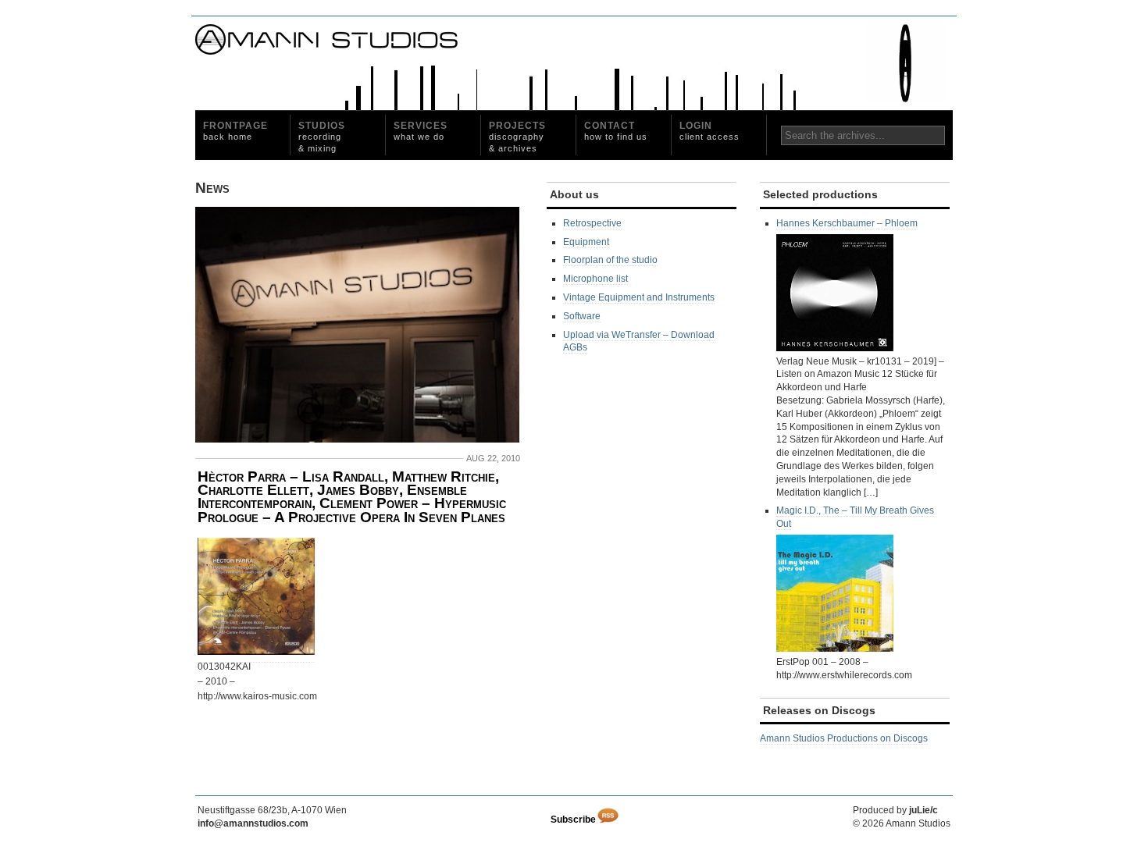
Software (582, 316)
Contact (615, 130)
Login (709, 130)
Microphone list (595, 278)
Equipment (586, 241)
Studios (321, 136)
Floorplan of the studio (610, 259)
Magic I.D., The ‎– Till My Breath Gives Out (855, 517)
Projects (517, 136)
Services (420, 130)
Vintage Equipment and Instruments (639, 297)
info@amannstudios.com (253, 823)
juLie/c (923, 810)
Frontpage (235, 130)
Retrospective (592, 223)
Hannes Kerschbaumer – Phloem (847, 223)
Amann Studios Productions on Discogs (844, 738)
